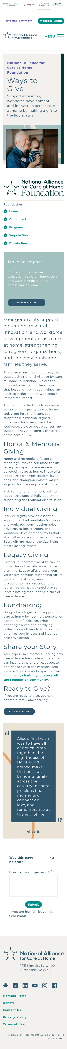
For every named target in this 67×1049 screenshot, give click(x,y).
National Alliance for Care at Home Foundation (26, 68)
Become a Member (19, 20)
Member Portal (15, 996)
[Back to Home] (21, 35)
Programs (16, 227)
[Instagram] (45, 985)
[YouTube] (35, 985)
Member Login (51, 20)
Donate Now (18, 243)
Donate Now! (19, 711)
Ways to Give (18, 235)
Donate (9, 1003)
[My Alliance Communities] (6, 984)
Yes (52, 857)
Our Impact (17, 219)
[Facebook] (55, 985)
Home (13, 211)
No (52, 870)
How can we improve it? (29, 872)
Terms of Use (14, 1024)
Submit (33, 904)
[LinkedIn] (26, 985)
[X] (16, 985)
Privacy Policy (15, 1017)
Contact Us (12, 1010)
